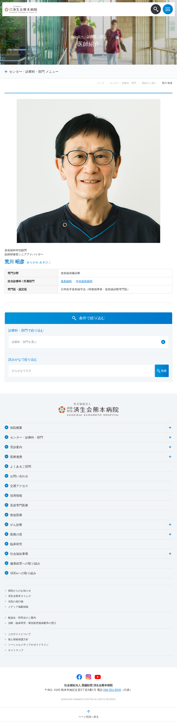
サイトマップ (15, 650)
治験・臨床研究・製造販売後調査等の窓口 (32, 623)
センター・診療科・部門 (88, 36)
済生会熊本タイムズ (19, 596)
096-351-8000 (112, 690)
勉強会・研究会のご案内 (22, 617)
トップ (100, 83)
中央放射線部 (84, 281)
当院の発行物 (15, 601)
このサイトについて (19, 634)
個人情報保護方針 (18, 639)
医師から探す (149, 83)
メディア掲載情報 (18, 606)
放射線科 (66, 281)
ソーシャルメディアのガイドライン (28, 644)
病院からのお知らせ (19, 590)
